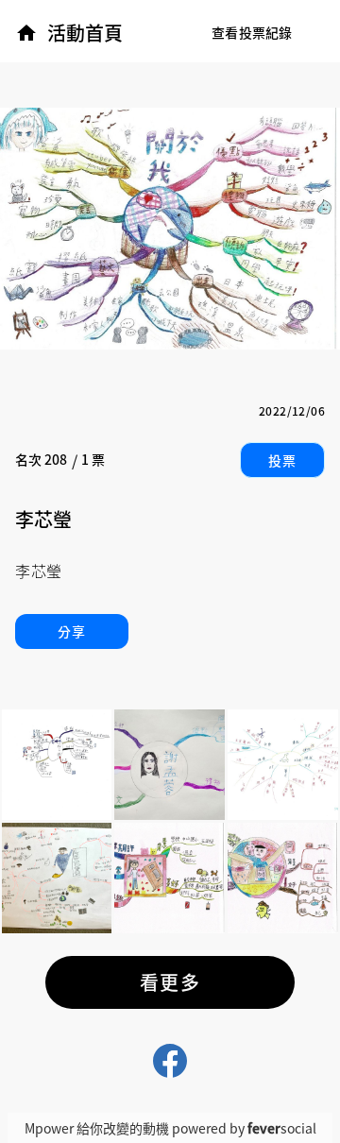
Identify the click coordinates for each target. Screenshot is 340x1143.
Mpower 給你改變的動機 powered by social (170, 1127)
